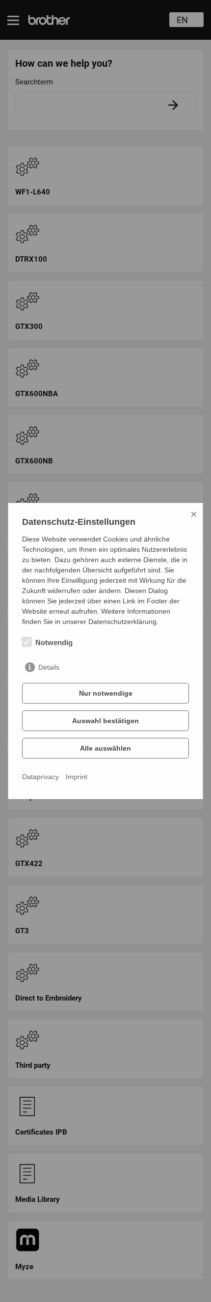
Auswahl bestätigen (105, 721)
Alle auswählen (105, 748)
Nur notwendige (105, 693)
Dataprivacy (40, 777)
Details (48, 667)
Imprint (76, 777)
